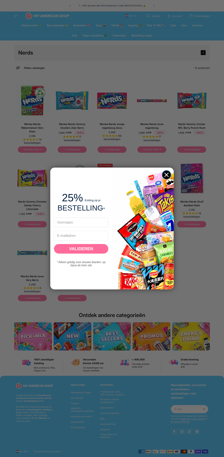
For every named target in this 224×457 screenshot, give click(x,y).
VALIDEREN (81, 248)
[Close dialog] (166, 174)
